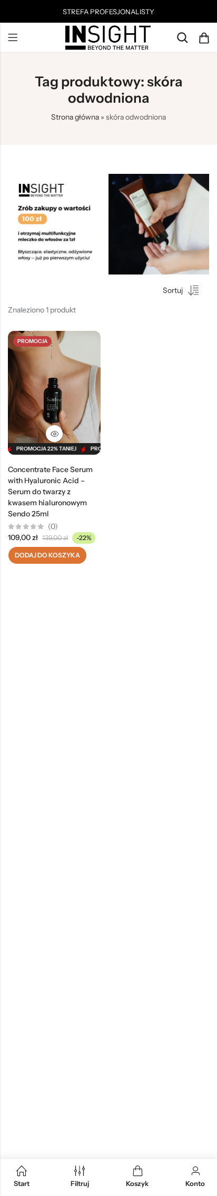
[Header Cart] (204, 38)
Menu (12, 38)
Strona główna (75, 117)
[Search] (182, 37)
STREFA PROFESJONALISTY (108, 11)
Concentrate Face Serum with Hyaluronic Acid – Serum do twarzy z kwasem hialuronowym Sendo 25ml (50, 491)
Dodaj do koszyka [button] (47, 555)
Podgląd (54, 433)
